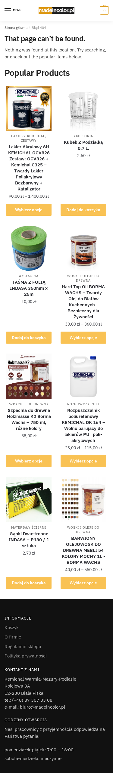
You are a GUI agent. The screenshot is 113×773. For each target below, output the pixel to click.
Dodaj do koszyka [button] (83, 209)
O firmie (13, 637)
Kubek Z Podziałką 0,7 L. (83, 145)
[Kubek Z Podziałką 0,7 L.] (83, 108)
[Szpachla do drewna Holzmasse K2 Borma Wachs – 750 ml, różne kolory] (29, 376)
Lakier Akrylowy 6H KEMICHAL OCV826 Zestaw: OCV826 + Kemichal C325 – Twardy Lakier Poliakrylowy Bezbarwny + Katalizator (29, 168)
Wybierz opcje (28, 209)
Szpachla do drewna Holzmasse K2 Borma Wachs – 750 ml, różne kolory (29, 419)
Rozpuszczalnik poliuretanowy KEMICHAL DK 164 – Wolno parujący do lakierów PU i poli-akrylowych (83, 425)
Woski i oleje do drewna (83, 278)
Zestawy (29, 140)
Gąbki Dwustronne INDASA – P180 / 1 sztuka (29, 540)
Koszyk (12, 627)
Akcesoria (83, 136)
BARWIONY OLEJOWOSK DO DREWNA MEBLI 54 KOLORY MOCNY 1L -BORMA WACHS (83, 550)
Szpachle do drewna (29, 404)
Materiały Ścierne (28, 527)
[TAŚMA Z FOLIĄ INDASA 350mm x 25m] (29, 248)
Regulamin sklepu (23, 646)
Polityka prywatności (26, 656)
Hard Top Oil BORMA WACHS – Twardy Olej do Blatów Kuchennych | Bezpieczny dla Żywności (83, 302)
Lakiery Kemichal (28, 136)
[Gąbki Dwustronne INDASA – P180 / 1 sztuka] (29, 499)
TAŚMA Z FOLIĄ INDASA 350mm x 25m (29, 288)
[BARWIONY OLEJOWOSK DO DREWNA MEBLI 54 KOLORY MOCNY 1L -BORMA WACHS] (83, 499)
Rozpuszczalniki (83, 404)
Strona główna (16, 27)
